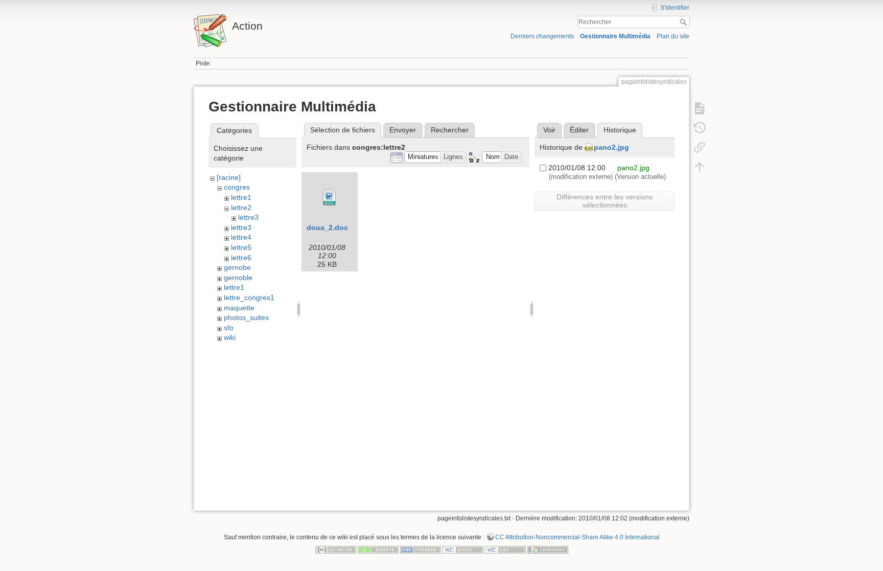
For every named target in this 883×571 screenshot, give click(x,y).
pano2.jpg (611, 147)
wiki (230, 337)
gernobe (237, 267)
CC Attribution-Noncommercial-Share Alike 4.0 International (577, 537)
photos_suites (246, 317)
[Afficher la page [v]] (699, 108)
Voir (549, 130)
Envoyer (402, 130)
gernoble (238, 277)
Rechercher (684, 22)
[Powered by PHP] (420, 549)
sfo (229, 328)
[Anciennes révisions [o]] (699, 128)
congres (237, 187)
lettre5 (241, 247)
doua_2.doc (327, 227)
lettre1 (241, 197)
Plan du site (673, 36)
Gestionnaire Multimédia (615, 36)
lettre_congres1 (249, 297)
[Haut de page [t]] (699, 166)
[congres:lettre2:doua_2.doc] (329, 198)
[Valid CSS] (505, 549)
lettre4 (241, 237)
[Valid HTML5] (463, 549)
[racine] (229, 177)
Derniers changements (542, 36)
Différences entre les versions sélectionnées (604, 201)
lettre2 (241, 207)
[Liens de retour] (699, 147)
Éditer (579, 130)
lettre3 (248, 217)
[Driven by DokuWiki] (547, 549)
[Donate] (378, 549)
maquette (239, 308)
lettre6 (241, 258)
